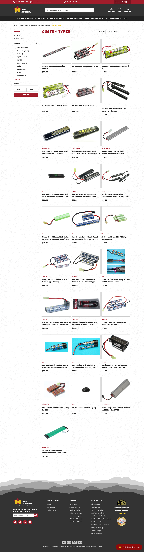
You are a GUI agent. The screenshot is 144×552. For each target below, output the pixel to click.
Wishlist (127, 11)
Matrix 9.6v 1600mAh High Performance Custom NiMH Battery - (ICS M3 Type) (115, 196)
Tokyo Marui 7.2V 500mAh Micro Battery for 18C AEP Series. (55, 152)
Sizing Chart (95, 504)
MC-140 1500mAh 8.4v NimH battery (53, 67)
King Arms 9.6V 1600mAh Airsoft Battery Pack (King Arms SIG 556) (85, 238)
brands (113, 18)
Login (49, 504)
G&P (19, 60)
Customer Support (75, 515)
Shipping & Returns (76, 518)
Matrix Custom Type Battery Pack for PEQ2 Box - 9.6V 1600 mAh (114, 366)
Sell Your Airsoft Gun (98, 513)
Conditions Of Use (75, 521)
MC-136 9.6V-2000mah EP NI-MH (85, 66)
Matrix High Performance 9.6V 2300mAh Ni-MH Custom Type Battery (84, 196)
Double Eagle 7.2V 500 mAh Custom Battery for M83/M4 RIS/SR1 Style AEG (112, 153)
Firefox (20, 54)
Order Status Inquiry (76, 513)
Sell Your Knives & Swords (100, 524)
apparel (30, 18)
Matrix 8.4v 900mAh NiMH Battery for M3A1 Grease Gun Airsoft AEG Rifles (56, 239)
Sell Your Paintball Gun (99, 515)
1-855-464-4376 (22, 1)
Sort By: (102, 31)
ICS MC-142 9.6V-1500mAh (83, 105)
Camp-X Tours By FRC (98, 527)
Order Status (51, 510)
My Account (51, 507)
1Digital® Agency (96, 546)
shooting (94, 18)
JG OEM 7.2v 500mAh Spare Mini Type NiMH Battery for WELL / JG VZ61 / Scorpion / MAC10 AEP (55, 196)
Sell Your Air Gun (97, 521)
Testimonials (95, 507)
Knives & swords (59, 18)
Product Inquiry (74, 510)
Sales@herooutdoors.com (42, 1)
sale (18, 18)
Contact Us (73, 504)
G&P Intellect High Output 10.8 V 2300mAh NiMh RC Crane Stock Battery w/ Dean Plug (55, 367)
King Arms (22, 75)
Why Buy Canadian (97, 510)
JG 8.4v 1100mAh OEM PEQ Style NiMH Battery (114, 238)
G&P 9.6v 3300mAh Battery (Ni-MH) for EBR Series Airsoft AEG (115, 280)
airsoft (24, 18)
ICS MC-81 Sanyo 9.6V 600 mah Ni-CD (115, 67)
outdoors (78, 18)
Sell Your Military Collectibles (101, 518)
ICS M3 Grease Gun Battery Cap (84, 407)
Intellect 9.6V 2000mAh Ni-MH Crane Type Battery (113, 110)
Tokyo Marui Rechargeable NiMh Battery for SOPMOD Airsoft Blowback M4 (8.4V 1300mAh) (85, 324)
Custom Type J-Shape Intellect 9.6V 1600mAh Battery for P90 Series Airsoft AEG (56, 324)
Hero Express (48, 18)
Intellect (21, 69)
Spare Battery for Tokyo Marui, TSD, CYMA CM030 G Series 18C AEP (86, 152)
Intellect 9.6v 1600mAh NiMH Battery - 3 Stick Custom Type (83, 280)
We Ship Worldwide (73, 1)
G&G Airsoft (22, 57)
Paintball (86, 18)
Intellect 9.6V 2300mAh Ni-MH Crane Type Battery (113, 323)
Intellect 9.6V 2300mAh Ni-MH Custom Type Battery (54, 280)
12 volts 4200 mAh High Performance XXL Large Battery (54, 451)
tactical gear (104, 18)
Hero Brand (22, 63)
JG (19, 72)
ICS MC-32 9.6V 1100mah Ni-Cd (54, 105)
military (70, 18)
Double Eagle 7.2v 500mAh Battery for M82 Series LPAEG (115, 409)
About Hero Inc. (74, 507)
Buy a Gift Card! (96, 533)
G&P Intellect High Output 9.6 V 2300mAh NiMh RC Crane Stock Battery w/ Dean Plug (84, 367)
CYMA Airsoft (22, 48)
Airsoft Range (121, 18)
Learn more (122, 513)
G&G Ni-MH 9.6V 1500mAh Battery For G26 (55, 409)
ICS (19, 66)
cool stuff (38, 18)
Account (111, 11)
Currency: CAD (120, 1)
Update (26, 94)
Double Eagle (23, 51)
